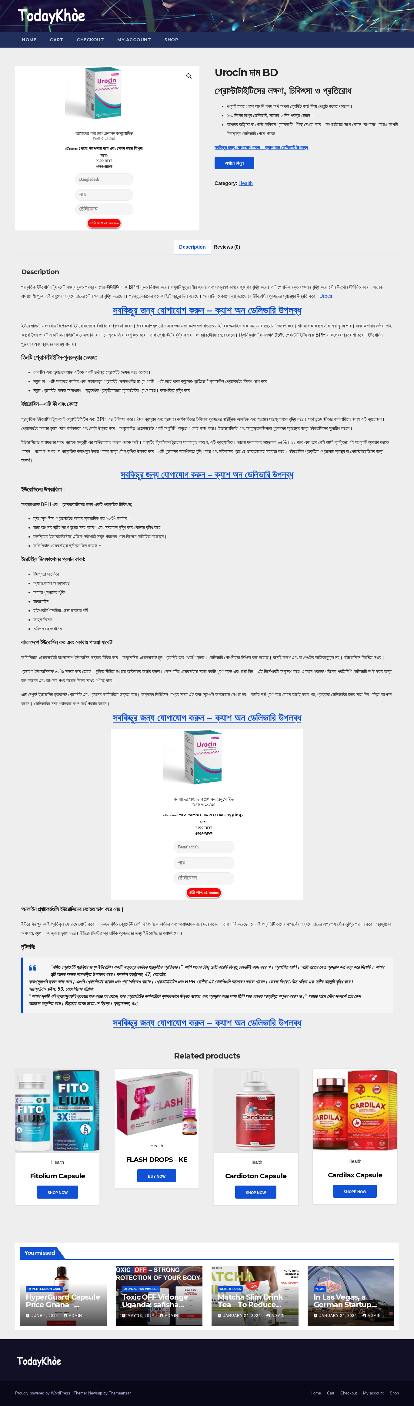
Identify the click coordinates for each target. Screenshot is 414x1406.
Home (29, 39)
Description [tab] (192, 247)
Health (246, 183)
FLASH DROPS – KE (156, 1160)
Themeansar (119, 1393)
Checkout (90, 39)
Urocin (326, 296)
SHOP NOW (58, 1193)
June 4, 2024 (45, 1316)
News (320, 1288)
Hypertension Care (44, 1288)
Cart (56, 39)
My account (134, 39)
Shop (171, 39)
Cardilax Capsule (355, 1175)
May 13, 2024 (141, 1316)
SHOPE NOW (355, 1192)
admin (75, 1316)
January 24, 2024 (242, 1316)
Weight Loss (230, 1288)
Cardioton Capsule (255, 1176)
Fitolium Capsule (57, 1176)
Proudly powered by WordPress (43, 1393)
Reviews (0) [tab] (227, 247)
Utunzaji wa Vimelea (141, 1288)
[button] (189, 76)
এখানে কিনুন (234, 163)
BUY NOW (156, 1176)
